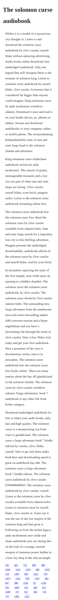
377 (17, 592)
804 (34, 565)
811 (44, 587)
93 (34, 583)
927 (26, 592)
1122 (17, 569)
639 (27, 578)
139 (7, 574)
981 (47, 578)
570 (45, 574)
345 (7, 565)
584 (35, 592)
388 (43, 565)
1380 (7, 592)
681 (16, 565)
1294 (7, 569)
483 (37, 569)
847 (7, 583)
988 (16, 583)
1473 (7, 578)
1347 (37, 578)
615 (26, 587)
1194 (25, 583)
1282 (16, 596)
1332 (47, 569)
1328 (43, 583)
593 (7, 587)
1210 (28, 569)
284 (35, 587)
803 (26, 574)
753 (7, 596)
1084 (16, 587)
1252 (26, 596)
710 (44, 592)
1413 (35, 574)
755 (25, 565)
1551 (17, 578)
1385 (16, 574)
